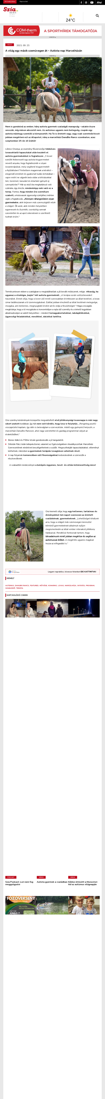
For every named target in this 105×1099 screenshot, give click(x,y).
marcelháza (70, 585)
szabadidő (10, 588)
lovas (61, 585)
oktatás (81, 585)
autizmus (9, 585)
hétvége (43, 585)
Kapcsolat (24, 1)
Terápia (19, 588)
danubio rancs (22, 585)
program (90, 585)
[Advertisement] (52, 488)
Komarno (52, 585)
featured (34, 585)
